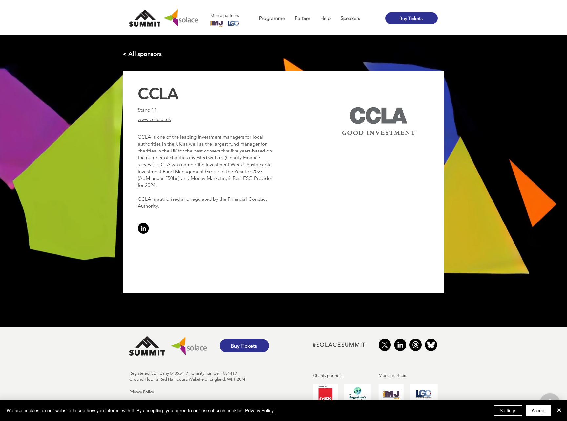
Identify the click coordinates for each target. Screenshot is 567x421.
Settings (508, 410)
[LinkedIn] (400, 345)
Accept (539, 410)
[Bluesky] (431, 345)
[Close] (559, 410)
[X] (385, 345)
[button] (272, 18)
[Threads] (416, 345)
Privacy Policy (141, 391)
